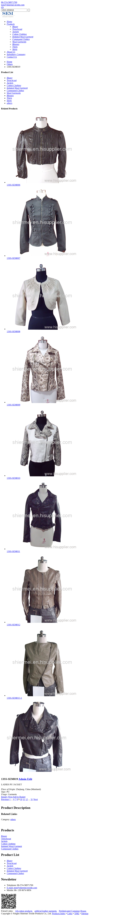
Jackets (4, 841)
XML (76, 913)
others (13, 819)
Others (10, 64)
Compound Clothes (9, 849)
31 (32, 799)
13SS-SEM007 (13, 258)
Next (35, 799)
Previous (5, 799)
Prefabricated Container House (73, 911)
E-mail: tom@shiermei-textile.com (22, 888)
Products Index (58, 913)
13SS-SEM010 (13, 478)
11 (24, 799)
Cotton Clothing (8, 844)
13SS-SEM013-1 (14, 698)
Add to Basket (19, 797)
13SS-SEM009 (13, 405)
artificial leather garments (45, 911)
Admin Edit (25, 779)
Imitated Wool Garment (11, 846)
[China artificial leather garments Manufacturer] (8, 17)
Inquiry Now (7, 797)
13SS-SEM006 (13, 185)
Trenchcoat (6, 839)
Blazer (4, 836)
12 (27, 799)
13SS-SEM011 (13, 551)
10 (21, 799)
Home (9, 62)
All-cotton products (24, 911)
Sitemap (84, 913)
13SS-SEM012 (13, 624)
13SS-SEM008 (13, 331)
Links (69, 913)
